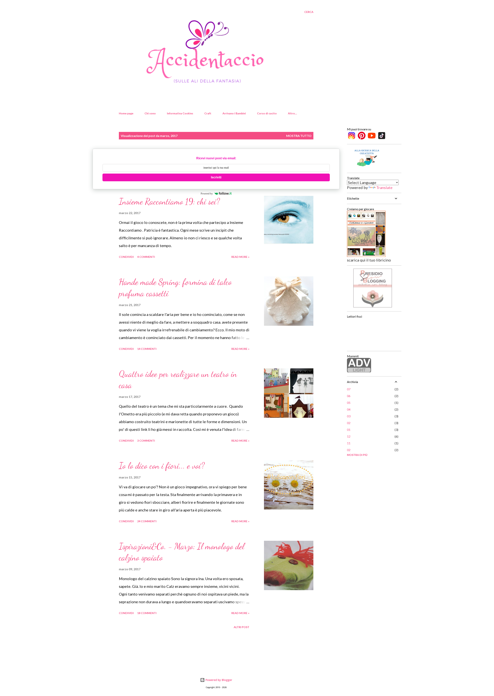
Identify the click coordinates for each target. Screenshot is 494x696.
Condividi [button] (126, 256)
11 (348, 443)
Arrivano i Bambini (234, 113)
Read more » (240, 256)
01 (348, 429)
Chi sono (150, 113)
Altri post (241, 627)
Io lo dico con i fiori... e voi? (162, 466)
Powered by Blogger (218, 680)
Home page (126, 113)
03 (348, 416)
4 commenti (146, 256)
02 (348, 423)
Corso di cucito (267, 113)
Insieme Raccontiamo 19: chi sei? (169, 202)
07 (348, 389)
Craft (207, 113)
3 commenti (146, 440)
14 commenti (146, 348)
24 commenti (146, 521)
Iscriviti (216, 177)
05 (348, 402)
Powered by (207, 193)
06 (348, 396)
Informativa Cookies (180, 113)
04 (348, 409)
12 (348, 436)
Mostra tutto (298, 136)
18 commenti (146, 613)
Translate (384, 187)
